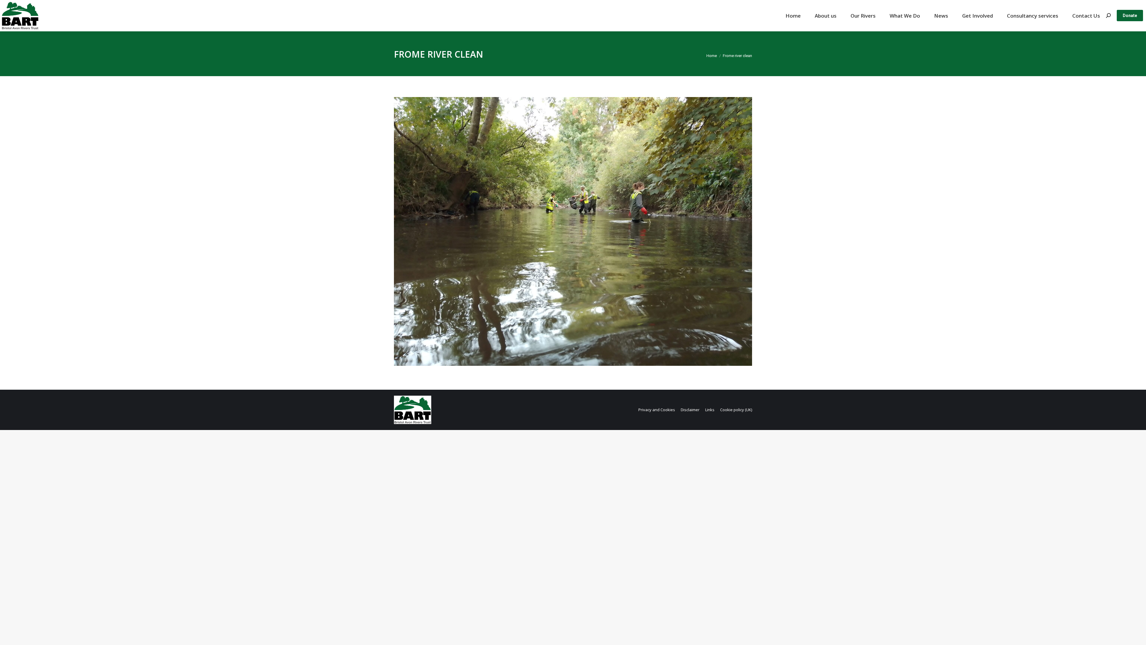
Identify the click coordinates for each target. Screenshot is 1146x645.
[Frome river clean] (573, 231)
